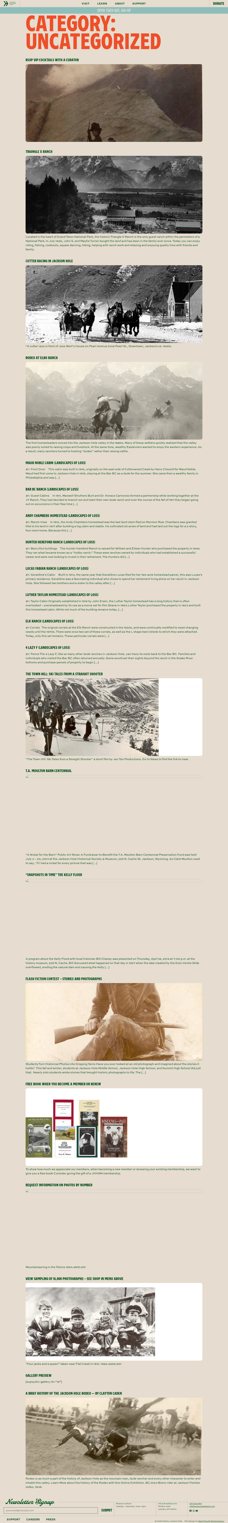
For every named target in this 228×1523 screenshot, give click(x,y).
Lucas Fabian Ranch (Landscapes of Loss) (57, 568)
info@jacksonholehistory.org (202, 1506)
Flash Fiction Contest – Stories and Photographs (64, 979)
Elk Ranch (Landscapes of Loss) (50, 621)
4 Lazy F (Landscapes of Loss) (48, 647)
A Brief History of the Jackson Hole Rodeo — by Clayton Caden (74, 1393)
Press (51, 1519)
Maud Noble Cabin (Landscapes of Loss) (56, 463)
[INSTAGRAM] (193, 1511)
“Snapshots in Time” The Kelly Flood (54, 875)
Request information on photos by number (59, 1185)
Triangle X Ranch (39, 151)
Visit (85, 3)
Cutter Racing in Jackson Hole (49, 261)
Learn (102, 3)
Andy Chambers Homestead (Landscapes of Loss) (63, 516)
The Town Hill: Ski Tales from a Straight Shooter (64, 674)
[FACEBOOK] (190, 1511)
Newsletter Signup (30, 1501)
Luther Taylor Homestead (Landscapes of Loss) (62, 595)
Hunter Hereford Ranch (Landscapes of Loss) (60, 542)
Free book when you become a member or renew (63, 1084)
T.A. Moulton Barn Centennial (49, 771)
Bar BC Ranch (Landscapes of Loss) (52, 489)
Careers (33, 1519)
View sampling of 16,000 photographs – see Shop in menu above (74, 1279)
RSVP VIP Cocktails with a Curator (52, 60)
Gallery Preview (38, 1375)
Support (139, 3)
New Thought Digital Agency (211, 1521)
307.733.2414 (195, 1503)
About (120, 3)
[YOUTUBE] (197, 1511)
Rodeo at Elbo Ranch (42, 358)
